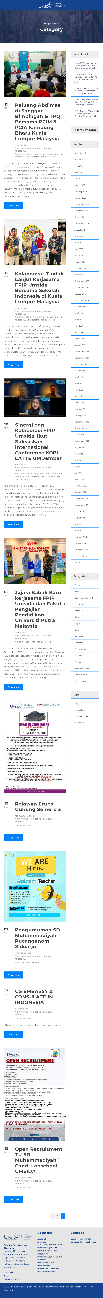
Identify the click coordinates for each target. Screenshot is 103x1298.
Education (31, 154)
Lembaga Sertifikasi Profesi (83, 1242)
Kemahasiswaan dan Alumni (50, 1245)
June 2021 (78, 531)
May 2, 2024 (21, 632)
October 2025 (80, 217)
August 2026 (80, 153)
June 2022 (79, 460)
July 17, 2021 (21, 1009)
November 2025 (81, 211)
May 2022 (78, 467)
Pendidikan (21, 157)
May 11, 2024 (21, 145)
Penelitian (34, 157)
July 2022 (78, 454)
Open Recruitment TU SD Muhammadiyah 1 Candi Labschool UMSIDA (39, 1160)
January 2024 (80, 345)
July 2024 (78, 313)
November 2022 (81, 428)
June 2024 (79, 319)
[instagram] (98, 1294)
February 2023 (80, 409)
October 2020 (80, 556)
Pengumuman (48, 157)
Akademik (41, 1239)
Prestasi (78, 662)
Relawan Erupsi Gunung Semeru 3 (38, 806)
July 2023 (78, 377)
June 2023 (79, 383)
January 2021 (80, 543)
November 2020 (81, 550)
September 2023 (81, 364)
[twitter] (94, 1294)
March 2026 (79, 185)
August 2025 (80, 230)
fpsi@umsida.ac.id (12, 1279)
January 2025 (80, 275)
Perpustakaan (43, 1266)
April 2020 (78, 563)
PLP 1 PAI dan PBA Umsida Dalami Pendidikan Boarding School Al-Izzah (86, 113)
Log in (77, 704)
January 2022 (80, 492)
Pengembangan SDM (47, 1248)
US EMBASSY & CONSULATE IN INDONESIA (34, 996)
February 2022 (80, 486)
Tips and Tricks (80, 675)
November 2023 (81, 358)
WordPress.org (81, 723)
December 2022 (81, 422)
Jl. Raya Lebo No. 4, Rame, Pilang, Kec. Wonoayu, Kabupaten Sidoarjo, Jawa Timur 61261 (17, 1260)
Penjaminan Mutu (45, 1263)
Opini (59, 154)
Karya (41, 154)
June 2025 (78, 243)
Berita (20, 154)
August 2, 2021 (23, 953)
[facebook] (89, 1294)
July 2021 (78, 524)
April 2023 (78, 396)
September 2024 (81, 300)
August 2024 (80, 307)
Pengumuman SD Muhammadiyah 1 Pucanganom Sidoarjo (37, 938)
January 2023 (80, 415)
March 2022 (79, 479)
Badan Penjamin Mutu (81, 1239)
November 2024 (81, 287)
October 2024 (80, 294)
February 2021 (80, 537)
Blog (76, 591)
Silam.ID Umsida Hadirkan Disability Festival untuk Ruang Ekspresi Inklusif (85, 65)
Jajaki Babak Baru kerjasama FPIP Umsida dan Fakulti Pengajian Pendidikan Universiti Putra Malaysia (40, 609)
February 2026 (80, 191)
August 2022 (80, 447)
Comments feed (81, 716)
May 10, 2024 (21, 465)
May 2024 (78, 326)
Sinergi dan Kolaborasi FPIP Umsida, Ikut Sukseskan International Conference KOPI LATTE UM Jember (38, 441)
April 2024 (78, 332)
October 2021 (80, 511)
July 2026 (78, 159)
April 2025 (78, 255)
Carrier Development (83, 598)
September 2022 (81, 441)
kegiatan (51, 154)
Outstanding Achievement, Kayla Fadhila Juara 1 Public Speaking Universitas (86, 102)
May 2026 (78, 172)
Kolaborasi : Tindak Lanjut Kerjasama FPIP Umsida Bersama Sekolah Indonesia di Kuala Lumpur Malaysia (39, 287)
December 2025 (81, 204)
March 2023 (79, 403)
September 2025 (81, 223)
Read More (13, 205)
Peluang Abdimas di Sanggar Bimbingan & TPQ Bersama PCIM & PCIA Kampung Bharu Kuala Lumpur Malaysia (37, 121)
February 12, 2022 (24, 816)
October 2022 (80, 435)
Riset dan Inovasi (81, 668)
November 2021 (81, 505)
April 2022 (78, 473)
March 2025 (79, 262)
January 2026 (80, 198)
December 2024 (81, 281)
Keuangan (41, 1242)
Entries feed (79, 710)
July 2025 (78, 236)
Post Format (80, 655)
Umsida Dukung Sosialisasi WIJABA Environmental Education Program (86, 90)
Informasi (78, 611)
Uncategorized (81, 681)
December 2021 (81, 499)
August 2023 (80, 371)
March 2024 (79, 339)
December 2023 (81, 351)
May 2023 (78, 390)
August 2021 (79, 518)
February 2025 (80, 268)
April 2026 (78, 179)
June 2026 (79, 166)
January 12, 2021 (23, 1178)
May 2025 (78, 249)
